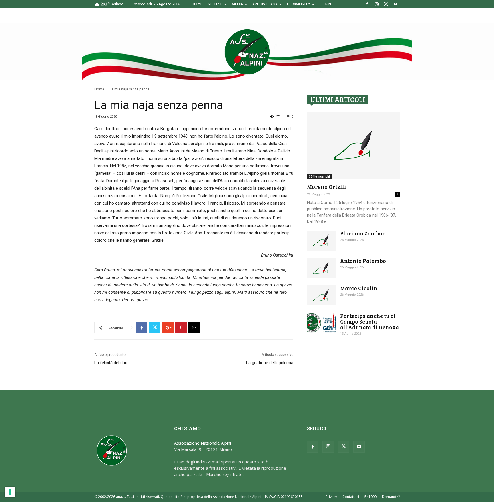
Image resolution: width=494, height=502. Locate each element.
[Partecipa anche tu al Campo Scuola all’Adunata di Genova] (321, 323)
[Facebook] (367, 4)
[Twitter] (386, 4)
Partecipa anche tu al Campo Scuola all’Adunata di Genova (369, 321)
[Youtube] (395, 4)
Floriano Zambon (363, 233)
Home (99, 89)
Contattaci (350, 496)
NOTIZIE (215, 4)
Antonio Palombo (363, 260)
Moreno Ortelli (326, 186)
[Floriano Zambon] (321, 241)
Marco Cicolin (358, 288)
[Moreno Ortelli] (353, 145)
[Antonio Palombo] (321, 268)
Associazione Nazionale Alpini (202, 443)
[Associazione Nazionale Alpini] (247, 51)
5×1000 (370, 496)
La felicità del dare (111, 362)
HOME (197, 4)
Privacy (331, 496)
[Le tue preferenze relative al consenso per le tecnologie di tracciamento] (10, 492)
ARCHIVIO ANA (265, 4)
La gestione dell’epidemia (269, 362)
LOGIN (325, 4)
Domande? (391, 496)
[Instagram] (376, 4)
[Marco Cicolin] (321, 295)
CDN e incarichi (319, 176)
